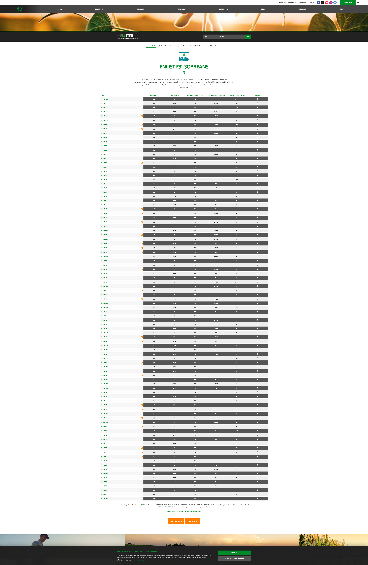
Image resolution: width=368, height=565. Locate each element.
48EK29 (105, 447)
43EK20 (105, 405)
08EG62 (105, 137)
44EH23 (105, 422)
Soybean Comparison (166, 46)
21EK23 (105, 235)
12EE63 (105, 171)
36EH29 (105, 350)
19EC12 (105, 226)
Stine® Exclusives (196, 46)
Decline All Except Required (234, 558)
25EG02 (105, 261)
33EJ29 (105, 328)
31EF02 (105, 316)
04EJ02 (105, 112)
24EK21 (105, 252)
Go (248, 37)
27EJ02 (105, 278)
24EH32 (105, 256)
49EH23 (105, 461)
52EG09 (105, 486)
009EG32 (105, 150)
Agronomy (181, 9)
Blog (263, 9)
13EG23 (105, 179)
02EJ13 (105, 103)
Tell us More (347, 3)
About (341, 9)
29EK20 (105, 299)
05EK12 (105, 116)
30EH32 (105, 307)
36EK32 (105, 341)
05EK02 (105, 124)
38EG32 (105, 380)
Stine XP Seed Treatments (213, 46)
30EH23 (105, 303)
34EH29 (105, 333)
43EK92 (105, 409)
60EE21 (105, 494)
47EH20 (105, 435)
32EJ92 (105, 324)
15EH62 (105, 188)
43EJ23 (105, 401)
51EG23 (105, 478)
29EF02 (105, 295)
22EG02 (105, 239)
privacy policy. (142, 560)
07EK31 (105, 129)
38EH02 (105, 367)
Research (140, 9)
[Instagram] (331, 2)
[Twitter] (322, 2)
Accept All (234, 553)
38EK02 (105, 375)
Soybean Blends (181, 46)
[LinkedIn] (335, 2)
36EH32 (105, 346)
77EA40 (105, 498)
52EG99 (105, 482)
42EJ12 (105, 392)
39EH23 (105, 384)
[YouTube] (326, 2)
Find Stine (302, 3)
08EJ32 (105, 133)
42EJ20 (105, 396)
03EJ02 (105, 107)
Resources (223, 9)
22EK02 (105, 248)
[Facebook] (318, 2)
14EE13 (105, 184)
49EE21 (105, 465)
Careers (311, 3)
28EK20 (105, 290)
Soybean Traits (151, 46)
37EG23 (105, 358)
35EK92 (105, 337)
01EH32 (105, 99)
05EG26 (105, 120)
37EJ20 (105, 354)
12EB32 (105, 167)
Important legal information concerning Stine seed (184, 512)
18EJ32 (105, 204)
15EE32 (105, 192)
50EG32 (105, 469)
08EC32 (105, 146)
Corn (59, 9)
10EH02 (105, 158)
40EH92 (105, 388)
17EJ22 (105, 196)
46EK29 (105, 426)
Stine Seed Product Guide (287, 3)
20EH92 (105, 230)
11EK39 (105, 162)
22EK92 (105, 243)
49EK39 (105, 456)
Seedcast (302, 9)
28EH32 (105, 286)
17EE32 (105, 200)
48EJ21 (105, 443)
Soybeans (99, 9)
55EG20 (105, 490)
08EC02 (105, 142)
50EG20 (105, 473)
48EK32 (105, 452)
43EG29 (105, 414)
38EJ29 (105, 371)
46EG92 (105, 431)
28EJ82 (105, 282)
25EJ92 (105, 265)
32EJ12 (105, 320)
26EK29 (105, 269)
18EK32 (105, 209)
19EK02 (105, 213)
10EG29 (105, 154)
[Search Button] (358, 2)
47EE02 (105, 439)
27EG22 (105, 274)
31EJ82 (105, 312)
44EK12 (105, 418)
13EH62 (105, 175)
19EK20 (105, 222)
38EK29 (105, 362)
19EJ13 (105, 218)
